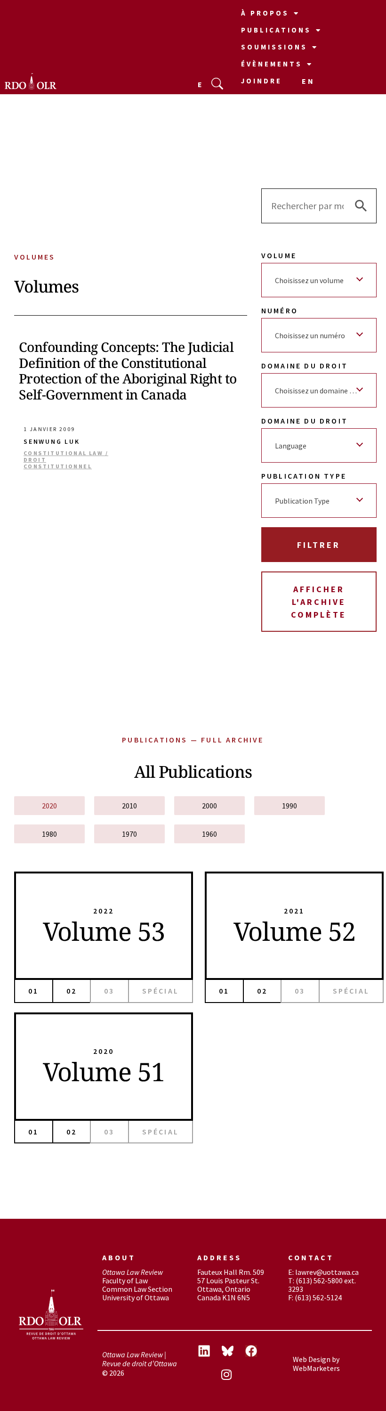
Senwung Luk (52, 442)
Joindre (261, 80)
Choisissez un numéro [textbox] (310, 335)
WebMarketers (316, 1368)
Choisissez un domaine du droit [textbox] (321, 390)
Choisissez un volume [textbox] (309, 280)
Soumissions (274, 46)
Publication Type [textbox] (302, 501)
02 (71, 990)
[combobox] (319, 280)
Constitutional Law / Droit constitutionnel (66, 460)
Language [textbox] (290, 445)
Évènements (271, 63)
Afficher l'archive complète (318, 602)
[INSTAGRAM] (233, 1375)
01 (33, 990)
